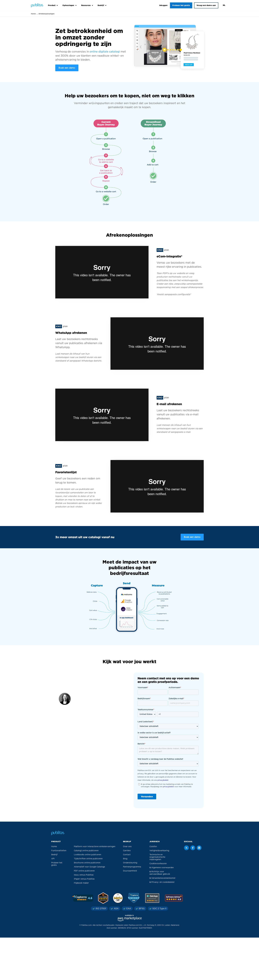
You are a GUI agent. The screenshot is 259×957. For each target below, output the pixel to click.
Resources (86, 5)
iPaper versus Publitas (84, 879)
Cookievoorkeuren (158, 864)
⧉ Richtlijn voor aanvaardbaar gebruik (159, 873)
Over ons (127, 847)
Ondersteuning (130, 863)
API (52, 859)
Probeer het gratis (181, 5)
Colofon (153, 847)
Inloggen (163, 5)
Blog (125, 859)
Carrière (127, 851)
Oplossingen (68, 5)
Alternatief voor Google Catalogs (89, 867)
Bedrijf (101, 5)
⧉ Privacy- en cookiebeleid (161, 882)
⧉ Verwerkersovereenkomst (162, 878)
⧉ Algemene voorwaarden (161, 868)
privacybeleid (162, 780)
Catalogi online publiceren (86, 851)
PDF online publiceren (84, 871)
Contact (127, 855)
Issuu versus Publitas (83, 875)
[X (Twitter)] (186, 847)
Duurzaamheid (130, 871)
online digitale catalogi (105, 51)
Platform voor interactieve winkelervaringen (94, 847)
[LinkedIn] (199, 847)
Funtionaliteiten (58, 851)
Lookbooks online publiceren (87, 855)
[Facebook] (192, 847)
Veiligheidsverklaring (159, 851)
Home (33, 14)
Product (51, 5)
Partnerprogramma (132, 867)
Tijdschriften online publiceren (88, 859)
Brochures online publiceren (87, 863)
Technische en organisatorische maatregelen (157, 857)
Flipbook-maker (81, 883)
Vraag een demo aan (206, 5)
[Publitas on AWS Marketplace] (129, 918)
